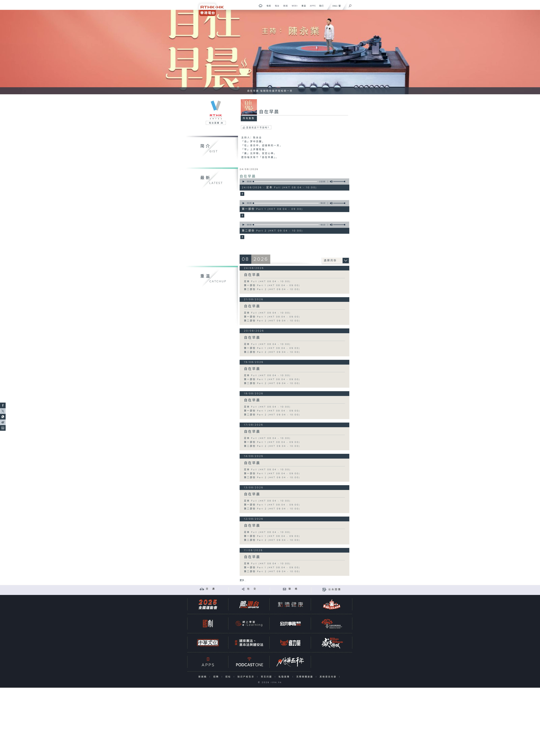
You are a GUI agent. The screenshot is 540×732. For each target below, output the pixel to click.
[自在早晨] (242, 194)
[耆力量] (290, 643)
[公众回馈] (324, 589)
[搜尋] (350, 5)
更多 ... (243, 580)
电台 (276, 7)
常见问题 (267, 677)
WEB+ (294, 7)
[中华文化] (208, 643)
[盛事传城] (332, 643)
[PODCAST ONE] (249, 662)
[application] (293, 181)
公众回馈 (334, 589)
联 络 (293, 589)
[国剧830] (208, 624)
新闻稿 (203, 677)
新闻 (284, 7)
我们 (320, 7)
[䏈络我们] (284, 589)
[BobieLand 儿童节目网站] (332, 604)
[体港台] (249, 604)
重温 (302, 7)
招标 (228, 677)
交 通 (210, 589)
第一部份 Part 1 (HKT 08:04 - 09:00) (272, 285)
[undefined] (260, 6)
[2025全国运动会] (208, 604)
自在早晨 (248, 176)
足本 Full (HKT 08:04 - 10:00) (267, 281)
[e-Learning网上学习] (249, 624)
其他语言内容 (329, 677)
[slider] (339, 181)
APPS (312, 7)
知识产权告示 (247, 677)
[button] (243, 181)
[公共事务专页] (290, 624)
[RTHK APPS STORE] (208, 662)
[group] (330, 181)
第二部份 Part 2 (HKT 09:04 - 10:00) (272, 289)
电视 (267, 7)
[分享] (243, 589)
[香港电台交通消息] (201, 589)
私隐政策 (285, 677)
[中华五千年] (290, 662)
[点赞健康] (290, 604)
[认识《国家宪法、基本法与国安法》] (249, 643)
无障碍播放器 (305, 677)
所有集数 (249, 118)
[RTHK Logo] (209, 8)
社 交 (252, 589)
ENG (335, 6)
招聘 (216, 677)
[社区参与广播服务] (332, 624)
